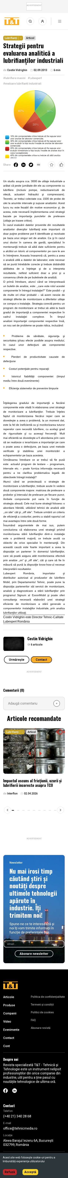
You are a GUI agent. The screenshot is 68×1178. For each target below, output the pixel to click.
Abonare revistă (40, 1027)
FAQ (33, 1020)
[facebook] (16, 164)
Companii (9, 1013)
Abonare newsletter (34, 954)
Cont (6, 1046)
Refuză (10, 1172)
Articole (8, 997)
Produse (9, 1005)
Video (7, 1021)
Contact (41, 659)
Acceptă (30, 1172)
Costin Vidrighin (40, 638)
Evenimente (11, 1030)
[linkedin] (23, 164)
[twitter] (31, 164)
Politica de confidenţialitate (48, 996)
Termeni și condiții (42, 1004)
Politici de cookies (42, 1012)
